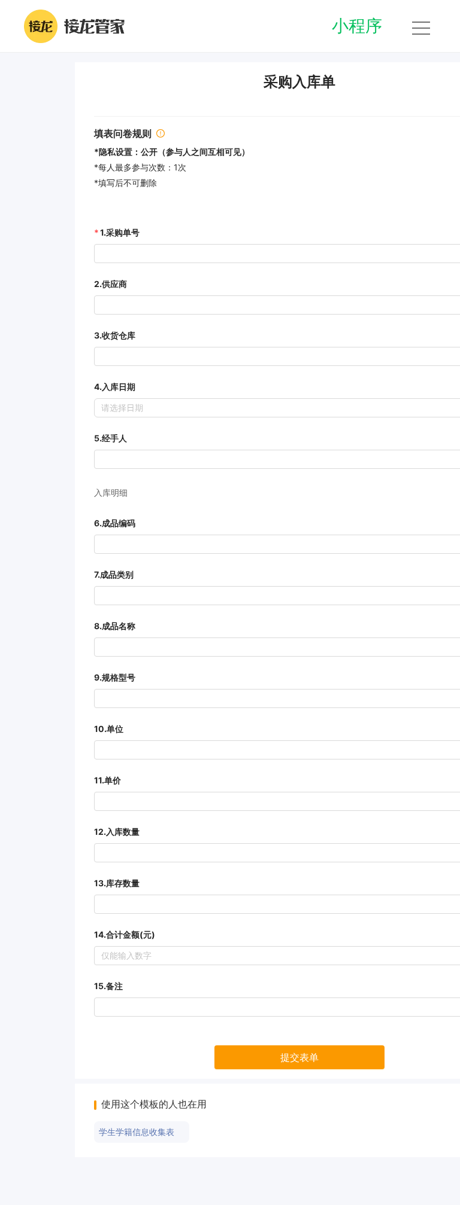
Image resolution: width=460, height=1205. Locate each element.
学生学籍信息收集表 (136, 1132)
